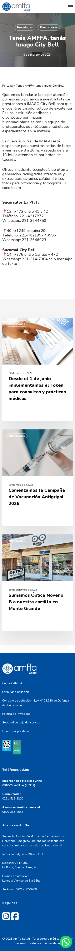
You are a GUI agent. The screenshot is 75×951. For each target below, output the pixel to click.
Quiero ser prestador (16, 731)
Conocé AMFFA (12, 683)
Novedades (25, 27)
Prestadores (49, 27)
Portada (7, 86)
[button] (70, 7)
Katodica (35, 943)
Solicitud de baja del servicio (21, 722)
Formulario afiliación (15, 692)
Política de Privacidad (16, 714)
